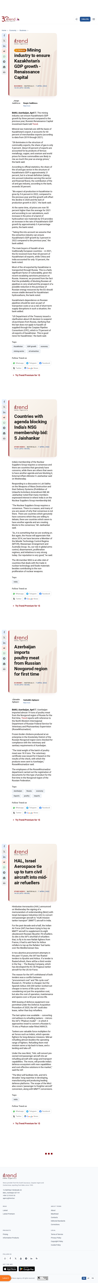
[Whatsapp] (5, 1258)
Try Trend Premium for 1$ (27, 375)
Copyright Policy (57, 1241)
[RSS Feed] (36, 1258)
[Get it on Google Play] (27, 1268)
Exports (16, 796)
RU (93, 1278)
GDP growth (31, 346)
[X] (15, 1258)
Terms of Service (57, 1234)
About (53, 1210)
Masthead (54, 1214)
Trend (35, 124)
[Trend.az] (10, 19)
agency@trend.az (9, 1198)
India (16, 582)
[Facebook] (10, 1258)
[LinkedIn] (31, 1258)
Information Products (11, 1238)
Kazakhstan (18, 346)
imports (37, 796)
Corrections (55, 1224)
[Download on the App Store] (10, 1268)
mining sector (19, 351)
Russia (29, 791)
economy (44, 346)
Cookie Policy (56, 1245)
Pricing (5, 1234)
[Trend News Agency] (9, 1176)
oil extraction (34, 351)
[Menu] (93, 19)
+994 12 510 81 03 (9, 1195)
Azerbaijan (18, 791)
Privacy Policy (56, 1238)
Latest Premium (9, 1214)
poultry (26, 796)
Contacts (54, 1217)
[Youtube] (21, 1258)
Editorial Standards (58, 1221)
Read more (26, 106)
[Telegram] (26, 1258)
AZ (88, 1278)
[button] (4, 35)
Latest (5, 1210)
